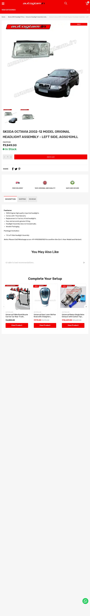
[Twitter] (16, 169)
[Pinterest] (19, 169)
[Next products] (84, 262)
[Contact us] (85, 601)
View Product (16, 325)
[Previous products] (6, 262)
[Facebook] (12, 169)
